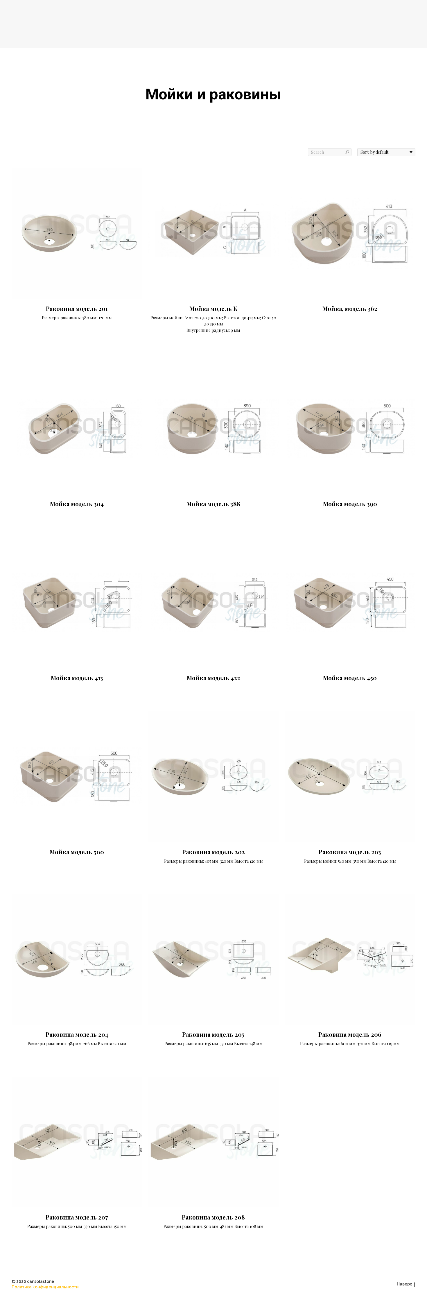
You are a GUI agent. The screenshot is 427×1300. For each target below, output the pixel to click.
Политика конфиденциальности (45, 1287)
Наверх (404, 1284)
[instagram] (213, 1284)
